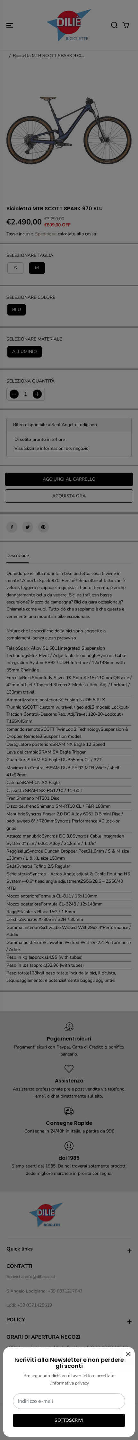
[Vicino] (128, 1354)
